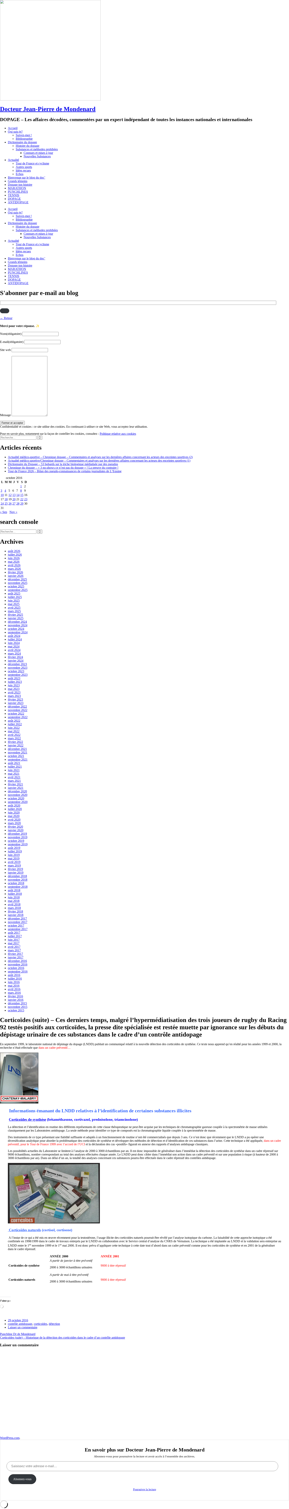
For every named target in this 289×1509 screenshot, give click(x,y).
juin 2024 (14, 643)
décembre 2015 (17, 1003)
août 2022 (14, 720)
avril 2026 (14, 565)
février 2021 (15, 784)
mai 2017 (13, 943)
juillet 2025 (15, 597)
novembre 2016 (17, 964)
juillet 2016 (15, 978)
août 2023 (14, 678)
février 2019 (15, 869)
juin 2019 (14, 855)
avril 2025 (14, 607)
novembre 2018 (17, 879)
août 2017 (14, 932)
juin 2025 (14, 600)
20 (14, 499)
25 (6, 503)
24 (2, 503)
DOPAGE (14, 198)
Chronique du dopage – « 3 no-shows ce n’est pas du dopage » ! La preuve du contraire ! (63, 467)
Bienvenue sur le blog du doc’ (26, 177)
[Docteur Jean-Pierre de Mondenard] (50, 99)
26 (10, 503)
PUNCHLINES (18, 191)
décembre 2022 (17, 706)
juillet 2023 (15, 681)
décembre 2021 (17, 749)
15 (21, 495)
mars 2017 (14, 950)
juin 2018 (14, 897)
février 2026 (15, 572)
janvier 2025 (15, 618)
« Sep (3, 512)
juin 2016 (14, 982)
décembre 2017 (17, 918)
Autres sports (24, 167)
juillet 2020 (15, 809)
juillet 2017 (15, 936)
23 (25, 499)
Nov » (13, 512)
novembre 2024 (17, 625)
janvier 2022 (15, 745)
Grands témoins (17, 181)
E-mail (11, 341)
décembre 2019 (17, 833)
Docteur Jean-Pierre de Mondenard (48, 108)
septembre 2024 (18, 632)
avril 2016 (14, 989)
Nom (10, 333)
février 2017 (15, 953)
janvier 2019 (15, 872)
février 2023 (15, 699)
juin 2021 (14, 770)
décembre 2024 (17, 621)
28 (17, 503)
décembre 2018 (17, 876)
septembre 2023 (18, 674)
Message (5, 415)
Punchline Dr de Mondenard (17, 1334)
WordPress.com (9, 1438)
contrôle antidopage (20, 1323)
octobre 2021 (16, 756)
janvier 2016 (15, 999)
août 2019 (14, 847)
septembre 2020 (18, 802)
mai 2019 (13, 858)
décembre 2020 (17, 791)
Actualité (13, 160)
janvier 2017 (15, 957)
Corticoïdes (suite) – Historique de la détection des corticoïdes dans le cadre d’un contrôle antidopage (62, 1337)
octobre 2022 (16, 713)
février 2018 (15, 911)
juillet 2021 (15, 766)
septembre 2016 (18, 971)
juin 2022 (14, 727)
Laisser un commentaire (22, 1327)
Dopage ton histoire (20, 184)
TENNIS (13, 195)
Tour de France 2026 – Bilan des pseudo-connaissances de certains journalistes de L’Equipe (64, 471)
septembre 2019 (18, 844)
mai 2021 (13, 773)
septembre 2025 (18, 590)
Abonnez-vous (22, 1479)
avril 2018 (14, 904)
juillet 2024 (15, 639)
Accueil (12, 128)
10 (2, 495)
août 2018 (14, 890)
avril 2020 (14, 819)
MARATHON (17, 188)
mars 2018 (14, 908)
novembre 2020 (17, 795)
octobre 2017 (16, 925)
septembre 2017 (18, 929)
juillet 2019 (15, 851)
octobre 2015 (16, 1010)
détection (54, 1323)
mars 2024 (14, 653)
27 (14, 503)
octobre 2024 (16, 628)
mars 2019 (14, 865)
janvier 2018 (15, 915)
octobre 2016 (16, 968)
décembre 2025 (17, 579)
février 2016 (15, 996)
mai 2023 (13, 689)
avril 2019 (14, 862)
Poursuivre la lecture (144, 1489)
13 (14, 495)
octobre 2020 (16, 798)
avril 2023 (14, 692)
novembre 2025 (17, 583)
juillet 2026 (15, 554)
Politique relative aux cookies (118, 433)
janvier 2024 (15, 660)
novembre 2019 (17, 837)
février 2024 (15, 657)
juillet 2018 (15, 893)
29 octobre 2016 (18, 1320)
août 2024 (14, 636)
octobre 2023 (16, 671)
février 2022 (15, 742)
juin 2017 (14, 939)
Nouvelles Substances (37, 156)
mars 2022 (14, 738)
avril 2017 (14, 946)
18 (6, 499)
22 (21, 499)
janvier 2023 (15, 703)
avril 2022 (14, 734)
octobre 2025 (16, 586)
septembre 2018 (18, 886)
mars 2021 (14, 780)
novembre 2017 (17, 922)
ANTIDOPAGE (18, 202)
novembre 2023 (17, 667)
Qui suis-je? (15, 131)
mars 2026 (14, 568)
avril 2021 (14, 777)
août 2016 (14, 975)
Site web (5, 350)
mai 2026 (13, 561)
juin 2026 (14, 558)
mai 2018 (13, 900)
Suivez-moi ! (24, 135)
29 (21, 503)
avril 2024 (14, 650)
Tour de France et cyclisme (32, 163)
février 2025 (15, 614)
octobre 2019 (16, 840)
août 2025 (14, 593)
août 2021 (14, 763)
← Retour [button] (6, 318)
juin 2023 (14, 685)
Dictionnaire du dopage (22, 142)
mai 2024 (13, 646)
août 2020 (14, 805)
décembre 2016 (17, 961)
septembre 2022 (18, 717)
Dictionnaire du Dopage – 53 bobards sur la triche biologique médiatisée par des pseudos (63, 464)
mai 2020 (13, 816)
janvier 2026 (15, 575)
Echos (19, 174)
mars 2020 (14, 823)
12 (10, 495)
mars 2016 (14, 992)
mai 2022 (13, 731)
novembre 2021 (17, 752)
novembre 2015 (17, 1006)
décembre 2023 (17, 664)
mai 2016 (13, 985)
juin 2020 (14, 812)
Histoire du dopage (27, 145)
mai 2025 (13, 604)
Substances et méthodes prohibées (37, 149)
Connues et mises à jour (38, 152)
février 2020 (15, 826)
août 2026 (14, 551)
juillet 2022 (15, 724)
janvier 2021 (15, 787)
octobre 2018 (16, 883)
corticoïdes (40, 1323)
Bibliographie (24, 138)
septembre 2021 (18, 759)
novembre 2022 (17, 710)
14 (17, 495)
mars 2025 (14, 611)
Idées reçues (23, 170)
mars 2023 (14, 696)
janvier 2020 (15, 830)
